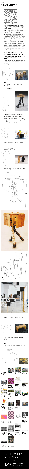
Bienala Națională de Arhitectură (18, 463)
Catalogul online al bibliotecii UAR (18, 465)
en (14, 460)
